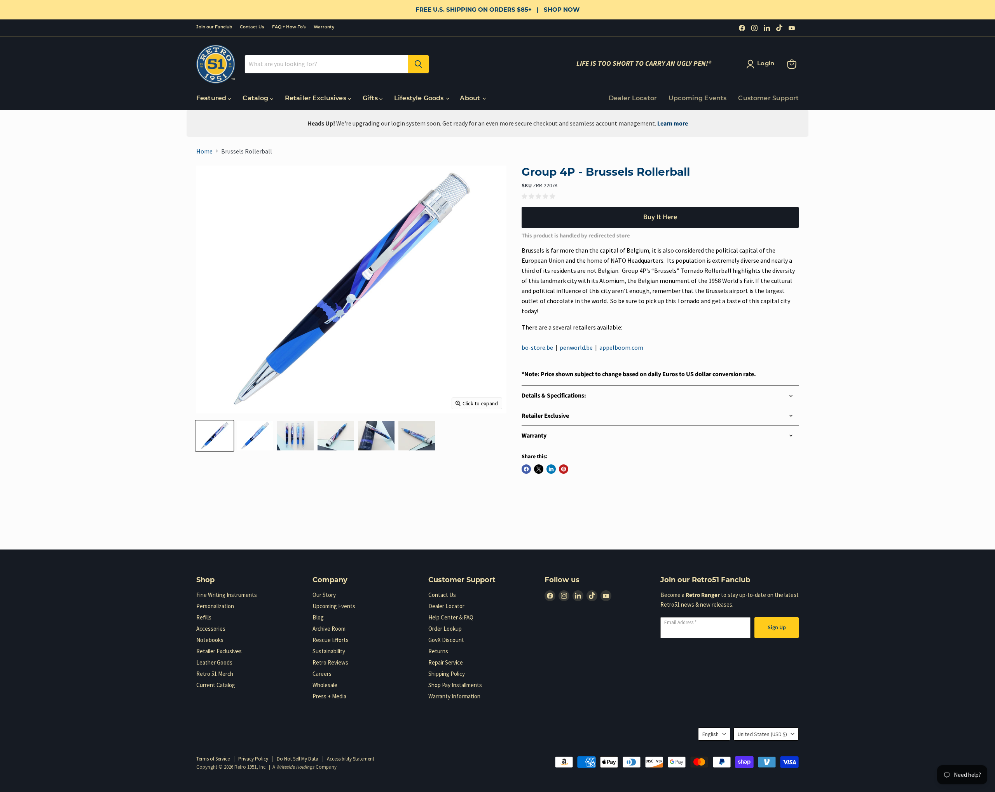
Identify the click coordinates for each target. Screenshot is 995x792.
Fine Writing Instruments (226, 594)
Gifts (371, 99)
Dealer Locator (633, 99)
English (710, 734)
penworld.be (576, 347)
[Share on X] (538, 469)
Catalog (256, 99)
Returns (438, 651)
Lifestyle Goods (419, 99)
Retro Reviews (330, 662)
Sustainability (328, 651)
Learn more (672, 123)
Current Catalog (215, 685)
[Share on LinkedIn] (551, 469)
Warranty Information (454, 696)
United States (762, 734)
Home (204, 151)
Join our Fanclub (214, 27)
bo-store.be (537, 347)
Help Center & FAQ (450, 617)
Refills (203, 617)
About (471, 99)
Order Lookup (445, 628)
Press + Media (329, 696)
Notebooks (209, 640)
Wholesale (324, 685)
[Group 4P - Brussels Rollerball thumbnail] (215, 435)
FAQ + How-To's (289, 27)
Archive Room (329, 628)
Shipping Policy (446, 673)
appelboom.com (621, 347)
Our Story (324, 594)
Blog (318, 617)
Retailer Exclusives (316, 99)
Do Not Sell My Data (297, 758)
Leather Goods (214, 662)
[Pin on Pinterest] (563, 469)
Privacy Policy (253, 758)
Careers (322, 673)
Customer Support (768, 99)
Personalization (215, 606)
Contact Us (252, 27)
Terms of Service (213, 758)
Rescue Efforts (330, 640)
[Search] (418, 64)
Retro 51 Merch (214, 673)
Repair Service (445, 662)
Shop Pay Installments (455, 685)
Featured (212, 99)
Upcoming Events (697, 99)
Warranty (324, 27)
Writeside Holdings (295, 767)
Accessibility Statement (350, 758)
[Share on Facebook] (526, 469)
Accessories (210, 628)
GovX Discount (446, 640)
